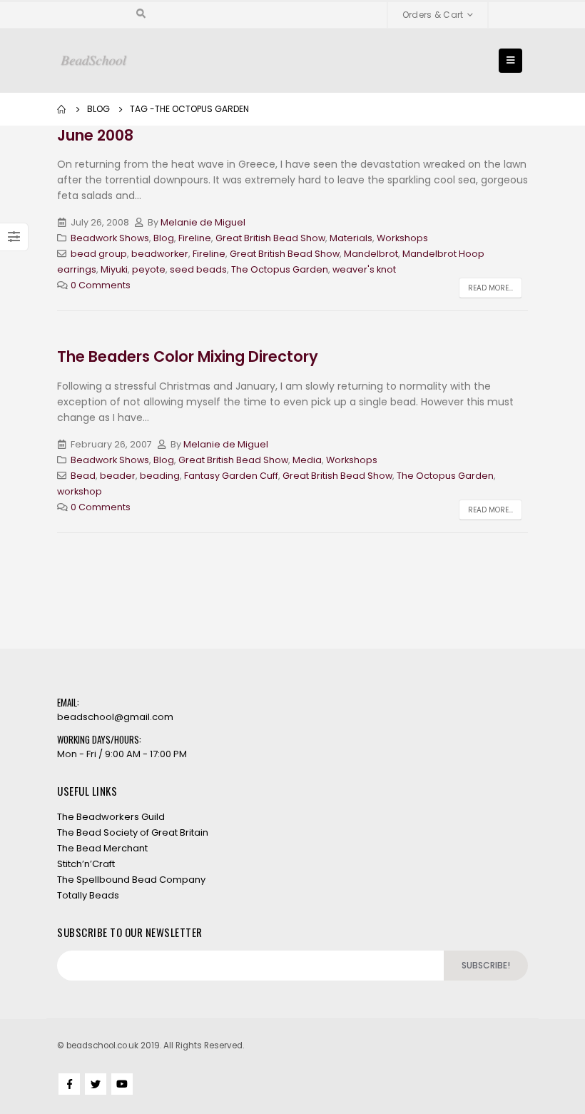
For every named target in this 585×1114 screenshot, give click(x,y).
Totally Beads (88, 895)
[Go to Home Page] (62, 109)
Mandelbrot (371, 254)
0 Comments (101, 285)
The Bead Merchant (102, 848)
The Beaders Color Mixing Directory (187, 356)
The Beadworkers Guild (111, 817)
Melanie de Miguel (203, 222)
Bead (83, 476)
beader (118, 476)
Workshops (402, 238)
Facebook (69, 1084)
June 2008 (95, 135)
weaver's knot (364, 269)
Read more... (490, 288)
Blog (163, 238)
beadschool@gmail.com (115, 717)
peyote (149, 269)
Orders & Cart (433, 15)
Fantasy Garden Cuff (231, 476)
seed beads (198, 269)
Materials (351, 238)
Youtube (122, 1084)
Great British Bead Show (270, 238)
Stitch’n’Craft (86, 864)
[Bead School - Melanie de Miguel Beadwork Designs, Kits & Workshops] (94, 61)
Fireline (194, 238)
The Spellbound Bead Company (131, 879)
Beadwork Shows (110, 238)
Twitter (95, 1084)
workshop (79, 491)
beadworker (159, 254)
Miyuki (114, 269)
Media (307, 460)
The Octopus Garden (279, 269)
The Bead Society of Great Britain (132, 832)
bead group (99, 254)
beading (160, 476)
